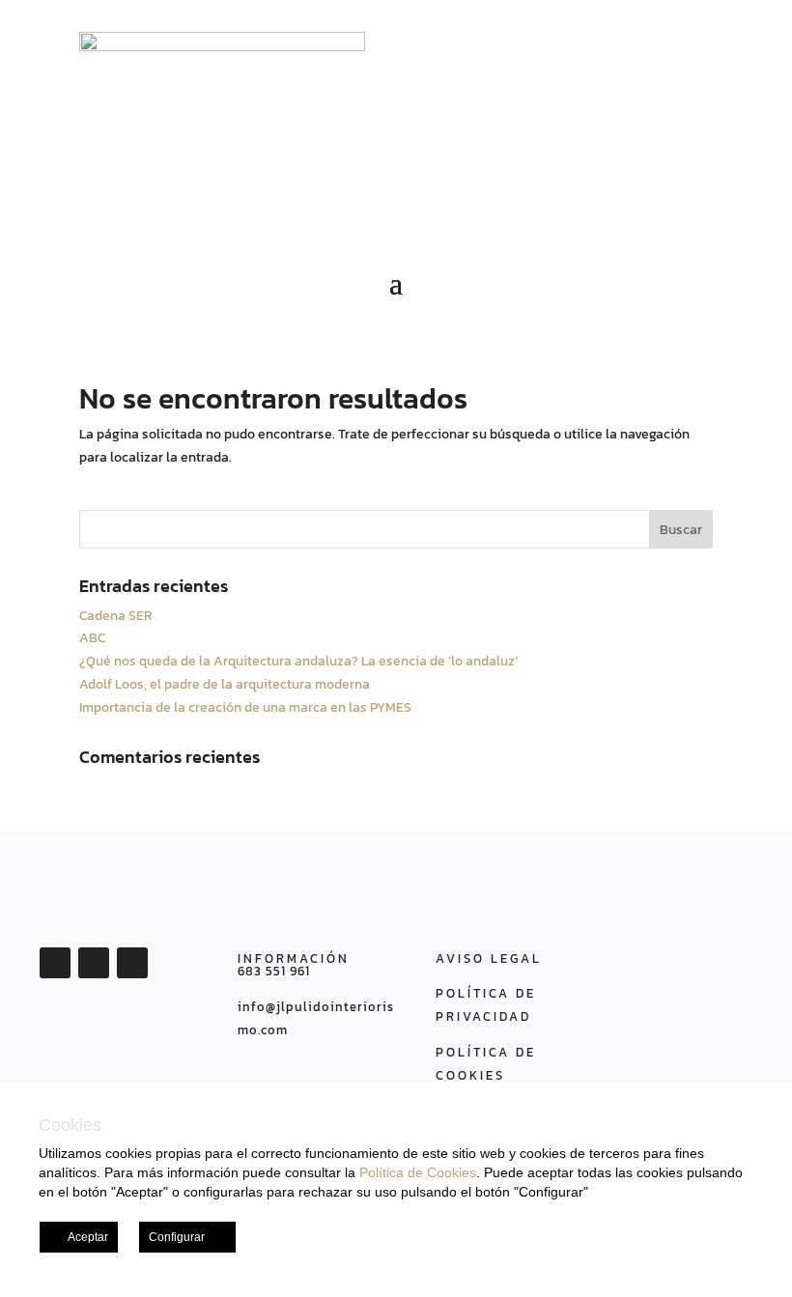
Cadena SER (116, 616)
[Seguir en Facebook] (55, 962)
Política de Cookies (417, 1172)
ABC (92, 638)
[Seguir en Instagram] (132, 962)
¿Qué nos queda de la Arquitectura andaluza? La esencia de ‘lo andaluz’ (298, 661)
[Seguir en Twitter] (93, 962)
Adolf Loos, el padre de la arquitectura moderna (224, 684)
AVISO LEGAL (489, 958)
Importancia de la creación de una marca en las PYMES (245, 707)
